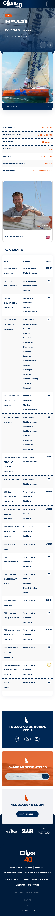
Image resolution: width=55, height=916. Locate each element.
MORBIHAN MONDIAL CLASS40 (11, 652)
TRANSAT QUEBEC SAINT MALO (11, 579)
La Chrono (13, 479)
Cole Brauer (30, 273)
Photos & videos (26, 814)
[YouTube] (27, 739)
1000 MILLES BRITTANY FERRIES (12, 514)
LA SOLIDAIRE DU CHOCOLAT (10, 303)
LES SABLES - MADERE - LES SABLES (12, 670)
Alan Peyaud (30, 329)
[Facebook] (18, 739)
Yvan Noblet (30, 492)
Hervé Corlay (30, 379)
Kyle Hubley (29, 268)
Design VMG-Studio (27, 911)
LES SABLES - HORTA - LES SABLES (12, 400)
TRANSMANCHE (11, 562)
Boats (8, 37)
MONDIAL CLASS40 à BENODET (10, 324)
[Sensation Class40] (50, 45)
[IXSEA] (43, 45)
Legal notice (27, 900)
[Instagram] (37, 739)
